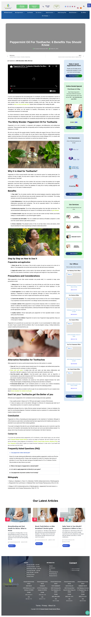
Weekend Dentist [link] (53, 575)
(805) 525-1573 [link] (74, 388)
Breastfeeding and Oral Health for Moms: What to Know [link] (17, 528)
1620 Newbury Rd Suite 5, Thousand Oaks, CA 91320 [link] (83, 590)
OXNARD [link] (42, 585)
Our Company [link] (45, 15)
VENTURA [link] (29, 585)
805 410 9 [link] (82, 600)
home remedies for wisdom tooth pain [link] (21, 391)
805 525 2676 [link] (69, 600)
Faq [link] (50, 570)
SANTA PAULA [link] (69, 585)
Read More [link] (11, 545)
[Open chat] (87, 613)
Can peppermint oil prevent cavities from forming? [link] (24, 472)
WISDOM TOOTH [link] (76, 236)
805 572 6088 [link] (56, 600)
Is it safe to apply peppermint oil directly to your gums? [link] (26, 469)
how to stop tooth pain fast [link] (21, 104)
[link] (89, 5)
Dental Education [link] (73, 12)
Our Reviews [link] (30, 12)
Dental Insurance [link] (49, 12)
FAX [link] (29, 596)
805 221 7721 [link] (42, 598)
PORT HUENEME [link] (56, 585)
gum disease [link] (55, 210)
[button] (34, 452)
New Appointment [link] (19, 12)
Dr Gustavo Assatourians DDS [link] (41, 539)
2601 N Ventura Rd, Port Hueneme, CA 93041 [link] (56, 590)
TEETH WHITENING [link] (76, 217)
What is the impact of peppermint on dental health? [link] (25, 466)
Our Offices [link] (83, 12)
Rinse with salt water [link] (16, 370)
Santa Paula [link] (41, 441)
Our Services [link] (38, 12)
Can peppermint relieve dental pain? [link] (20, 452)
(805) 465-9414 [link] (74, 314)
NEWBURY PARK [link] (83, 585)
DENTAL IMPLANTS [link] (76, 227)
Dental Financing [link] (53, 573)
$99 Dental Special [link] (8, 12)
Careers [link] (51, 566)
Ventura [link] (47, 441)
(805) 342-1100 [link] (74, 339)
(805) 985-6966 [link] (74, 363)
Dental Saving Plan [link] (62, 12)
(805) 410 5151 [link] (74, 289)
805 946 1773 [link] (29, 598)
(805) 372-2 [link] (82, 596)
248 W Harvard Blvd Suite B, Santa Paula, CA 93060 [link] (69, 590)
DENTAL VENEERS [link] (76, 246)
